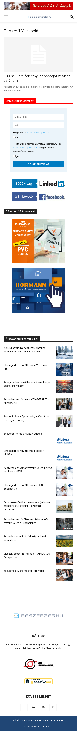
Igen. (18, 137)
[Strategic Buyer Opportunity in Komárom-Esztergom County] (64, 421)
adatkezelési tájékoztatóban (26, 147)
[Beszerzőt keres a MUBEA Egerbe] (64, 438)
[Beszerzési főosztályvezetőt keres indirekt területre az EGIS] (64, 472)
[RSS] (53, 707)
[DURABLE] (38, 241)
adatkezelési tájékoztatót (39, 132)
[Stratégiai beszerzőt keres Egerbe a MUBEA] (64, 455)
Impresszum (41, 720)
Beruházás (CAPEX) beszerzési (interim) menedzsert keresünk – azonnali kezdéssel (27, 506)
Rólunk (16, 720)
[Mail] (43, 707)
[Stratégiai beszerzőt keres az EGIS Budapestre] (64, 489)
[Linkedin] (33, 707)
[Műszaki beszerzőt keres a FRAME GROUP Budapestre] (64, 558)
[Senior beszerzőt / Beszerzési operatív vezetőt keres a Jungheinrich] (64, 524)
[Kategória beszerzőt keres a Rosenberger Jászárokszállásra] (64, 386)
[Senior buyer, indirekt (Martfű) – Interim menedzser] (64, 541)
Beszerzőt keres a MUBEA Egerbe (23, 433)
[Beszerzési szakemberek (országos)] (64, 575)
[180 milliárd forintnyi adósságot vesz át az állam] (38, 54)
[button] (6, 17)
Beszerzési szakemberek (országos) (24, 570)
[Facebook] (24, 707)
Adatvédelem (57, 720)
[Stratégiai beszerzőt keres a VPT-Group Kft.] (64, 369)
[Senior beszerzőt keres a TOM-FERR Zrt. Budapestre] (64, 404)
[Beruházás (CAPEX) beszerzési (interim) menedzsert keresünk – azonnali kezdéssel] (64, 506)
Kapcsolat (27, 720)
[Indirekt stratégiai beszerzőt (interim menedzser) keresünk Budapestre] (64, 352)
